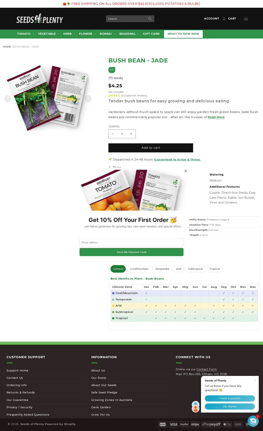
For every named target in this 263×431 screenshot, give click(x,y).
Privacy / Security (20, 407)
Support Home (17, 370)
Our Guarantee (17, 400)
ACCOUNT (212, 18)
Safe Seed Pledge (104, 392)
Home (7, 46)
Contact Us (15, 378)
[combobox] (130, 18)
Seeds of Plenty (32, 424)
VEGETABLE (47, 33)
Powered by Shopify (60, 424)
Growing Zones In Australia (111, 400)
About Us (98, 370)
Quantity (114, 126)
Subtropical (195, 268)
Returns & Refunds (21, 392)
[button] (25, 34)
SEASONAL (127, 33)
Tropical (215, 268)
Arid (178, 268)
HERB (67, 33)
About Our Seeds (104, 385)
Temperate (162, 268)
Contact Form (207, 369)
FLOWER (85, 33)
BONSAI (106, 33)
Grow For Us (100, 414)
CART (235, 18)
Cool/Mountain (139, 268)
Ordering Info (17, 385)
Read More (216, 117)
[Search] (150, 18)
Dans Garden (101, 407)
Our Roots (98, 378)
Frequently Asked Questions (28, 414)
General (118, 268)
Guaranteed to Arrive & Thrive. (177, 159)
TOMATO (24, 33)
